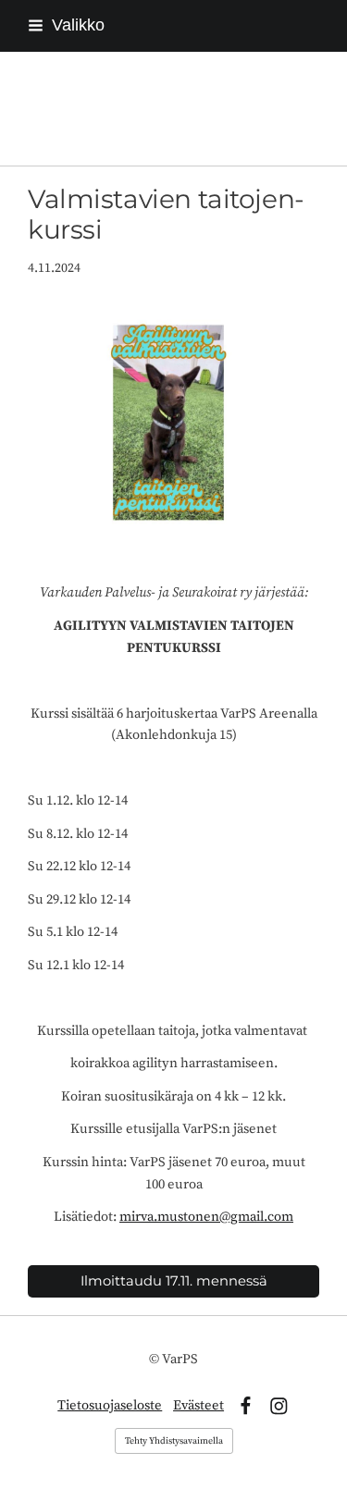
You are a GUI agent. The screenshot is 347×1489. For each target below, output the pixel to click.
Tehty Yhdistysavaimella (174, 1440)
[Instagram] (279, 1406)
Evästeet (198, 1405)
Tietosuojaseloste (109, 1405)
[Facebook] (245, 1406)
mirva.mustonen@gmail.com (206, 1216)
